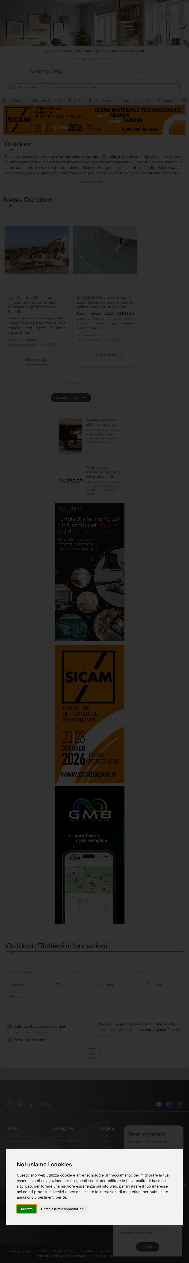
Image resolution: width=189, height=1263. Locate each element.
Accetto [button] (27, 1209)
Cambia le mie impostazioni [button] (63, 1209)
